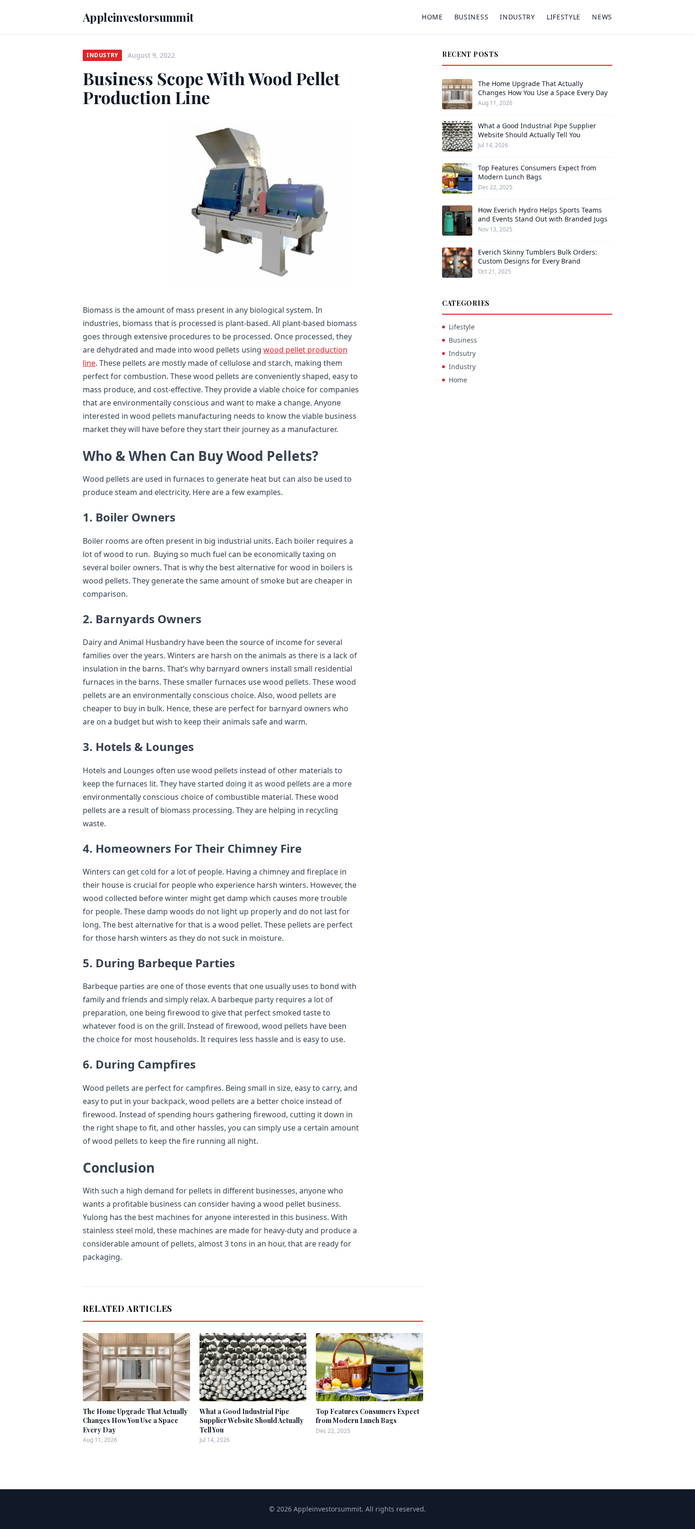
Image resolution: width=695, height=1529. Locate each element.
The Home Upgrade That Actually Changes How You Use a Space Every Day (135, 1420)
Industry (517, 16)
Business (471, 16)
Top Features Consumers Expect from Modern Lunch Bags (367, 1416)
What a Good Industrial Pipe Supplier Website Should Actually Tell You (252, 1420)
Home (432, 16)
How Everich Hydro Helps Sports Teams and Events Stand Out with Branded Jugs (543, 214)
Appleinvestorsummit (138, 17)
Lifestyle (564, 16)
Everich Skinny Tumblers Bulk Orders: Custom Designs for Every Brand (537, 256)
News (602, 16)
